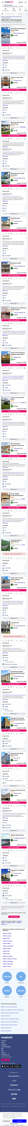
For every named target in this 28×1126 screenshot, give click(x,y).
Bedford (16, 357)
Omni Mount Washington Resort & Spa (18, 29)
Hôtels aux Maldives (6, 1027)
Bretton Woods (17, 33)
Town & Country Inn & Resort (17, 398)
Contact (3, 1053)
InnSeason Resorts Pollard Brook (16, 541)
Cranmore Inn (15, 622)
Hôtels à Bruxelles (5, 1016)
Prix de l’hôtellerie (6, 1046)
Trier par (20, 13)
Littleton (16, 873)
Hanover (16, 793)
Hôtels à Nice (6, 951)
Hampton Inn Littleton (17, 870)
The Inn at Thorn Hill (17, 77)
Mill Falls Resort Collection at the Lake (17, 444)
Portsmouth (18, 723)
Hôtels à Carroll (11, 922)
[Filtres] (2, 13)
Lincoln (23, 545)
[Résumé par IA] (8, 54)
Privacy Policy (13, 1125)
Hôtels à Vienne (7, 966)
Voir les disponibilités (14, 45)
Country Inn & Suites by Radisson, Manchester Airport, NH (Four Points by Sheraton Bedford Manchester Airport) (18, 353)
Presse (3, 1042)
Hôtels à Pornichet (7, 956)
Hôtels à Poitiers (7, 933)
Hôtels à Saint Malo (8, 964)
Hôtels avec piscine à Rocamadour (9, 1022)
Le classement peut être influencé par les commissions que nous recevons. (13, 25)
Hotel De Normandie (6, 1030)
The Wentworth (15, 218)
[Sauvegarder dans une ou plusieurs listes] (9, 28)
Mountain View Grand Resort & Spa (17, 123)
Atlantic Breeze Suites (17, 835)
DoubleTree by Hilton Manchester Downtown (18, 672)
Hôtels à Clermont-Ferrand (10, 958)
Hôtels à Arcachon (7, 941)
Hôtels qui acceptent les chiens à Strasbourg (12, 1010)
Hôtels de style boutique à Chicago (9, 1013)
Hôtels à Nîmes (7, 943)
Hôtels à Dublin (7, 948)
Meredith (17, 448)
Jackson (16, 80)
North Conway (18, 178)
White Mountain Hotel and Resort (17, 174)
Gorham (22, 402)
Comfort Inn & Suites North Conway (17, 578)
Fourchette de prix (9, 13)
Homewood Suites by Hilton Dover (17, 754)
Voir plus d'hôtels (14, 916)
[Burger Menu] (2, 2)
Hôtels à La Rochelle (8, 946)
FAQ (2, 1051)
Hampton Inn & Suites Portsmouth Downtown (18, 719)
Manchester (18, 676)
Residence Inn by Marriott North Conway (18, 308)
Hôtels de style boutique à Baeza (9, 1024)
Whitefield (23, 127)
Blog (2, 1049)
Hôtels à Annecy (7, 936)
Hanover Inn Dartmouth (18, 790)
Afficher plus (13, 73)
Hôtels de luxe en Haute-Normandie (10, 1019)
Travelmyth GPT (5, 1055)
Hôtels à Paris (6, 953)
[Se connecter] (25, 2)
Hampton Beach (19, 838)
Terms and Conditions (20, 1125)
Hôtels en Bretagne (8, 961)
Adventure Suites (16, 263)
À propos (3, 1040)
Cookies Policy (7, 1125)
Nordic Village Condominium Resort (17, 494)
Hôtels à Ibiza (6, 938)
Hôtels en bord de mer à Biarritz (9, 1007)
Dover (15, 758)
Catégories (4, 1044)
